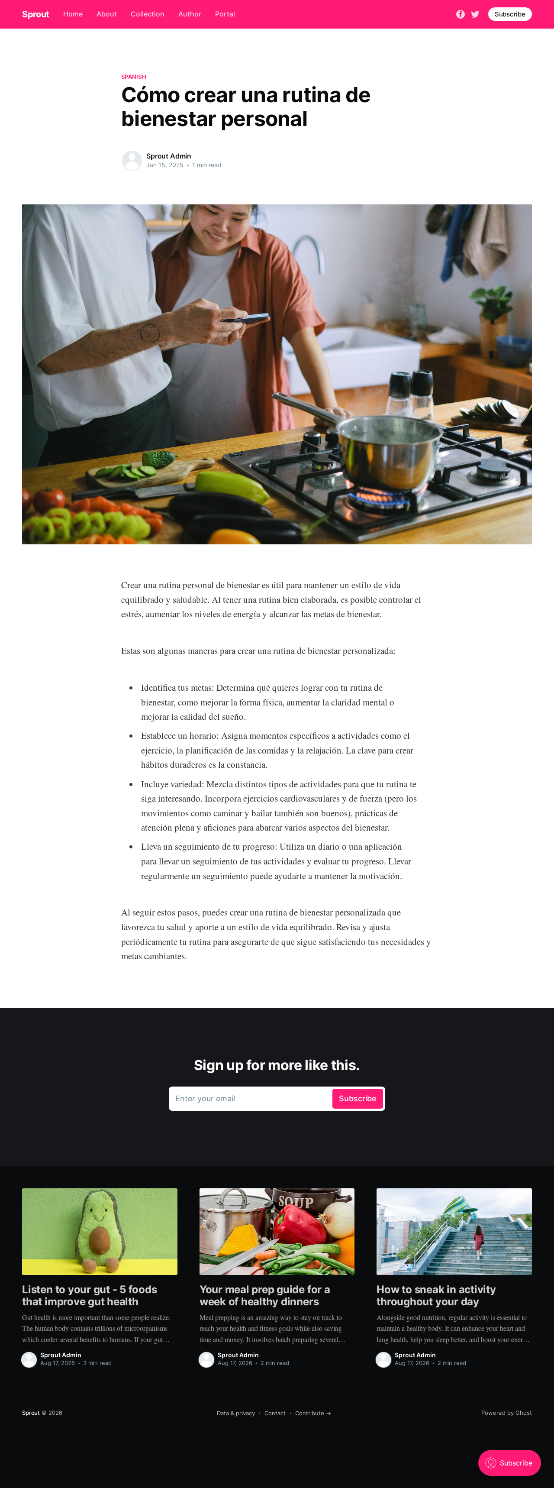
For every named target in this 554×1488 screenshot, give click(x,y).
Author (189, 14)
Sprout (35, 14)
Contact (275, 1413)
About (107, 14)
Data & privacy (236, 1413)
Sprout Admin (168, 156)
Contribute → (313, 1413)
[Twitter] (475, 13)
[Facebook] (460, 13)
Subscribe (510, 14)
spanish (133, 76)
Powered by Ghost (506, 1412)
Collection (147, 14)
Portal (225, 14)
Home (73, 14)
